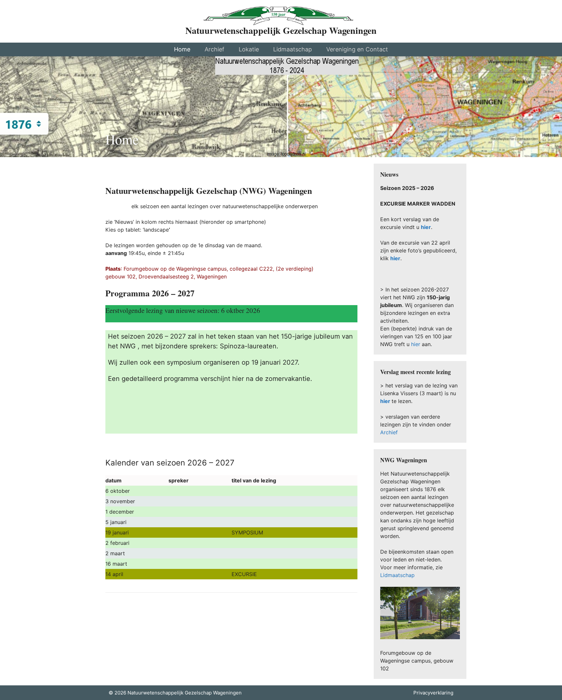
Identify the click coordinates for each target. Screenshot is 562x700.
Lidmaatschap (292, 49)
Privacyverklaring (433, 693)
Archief (214, 49)
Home (182, 49)
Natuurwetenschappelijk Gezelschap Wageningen (281, 30)
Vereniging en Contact (357, 49)
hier (395, 258)
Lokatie (249, 49)
